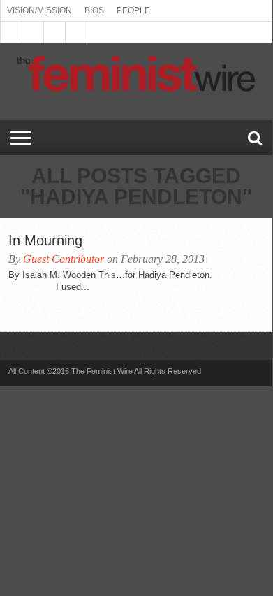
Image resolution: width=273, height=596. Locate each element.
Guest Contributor (63, 259)
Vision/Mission (39, 10)
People (133, 10)
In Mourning (45, 240)
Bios (94, 10)
